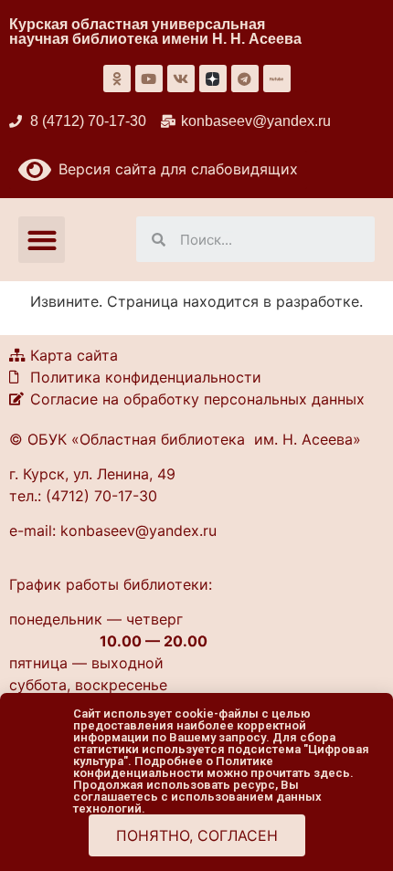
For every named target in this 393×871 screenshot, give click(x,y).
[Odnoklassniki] (117, 78)
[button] (41, 239)
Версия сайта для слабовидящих (174, 169)
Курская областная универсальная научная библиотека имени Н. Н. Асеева (155, 31)
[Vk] (181, 78)
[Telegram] (245, 78)
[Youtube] (149, 78)
